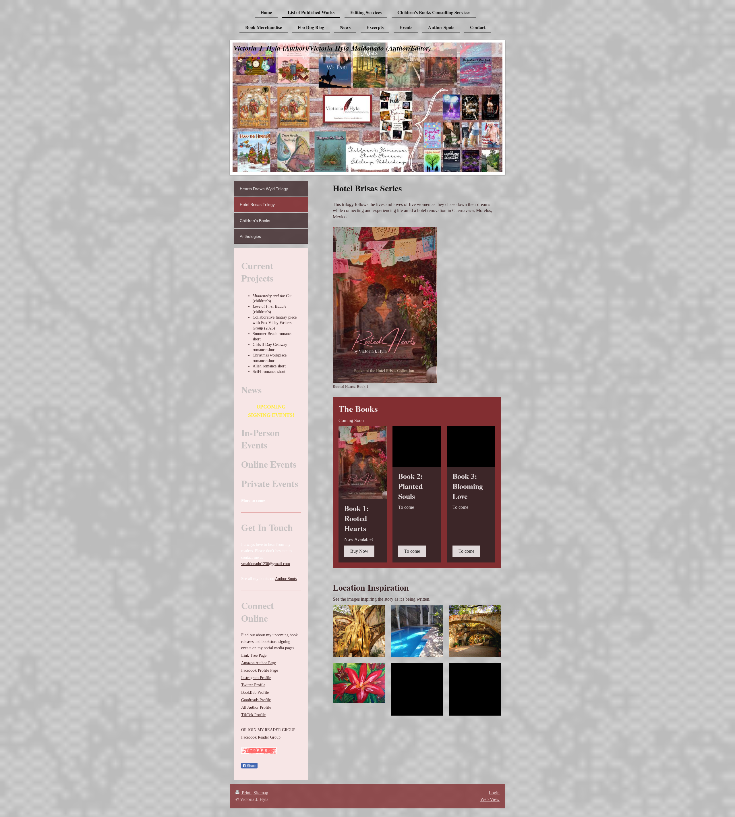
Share (251, 766)
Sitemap (261, 792)
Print (246, 792)
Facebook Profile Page (259, 670)
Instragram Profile (256, 678)
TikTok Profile (253, 715)
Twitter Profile (253, 685)
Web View (490, 799)
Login (494, 792)
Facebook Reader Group (261, 737)
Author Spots (286, 579)
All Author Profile (256, 707)
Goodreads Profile (256, 700)
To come (412, 551)
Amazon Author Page (258, 663)
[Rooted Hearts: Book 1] (385, 305)
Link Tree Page (253, 655)
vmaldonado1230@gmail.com (265, 564)
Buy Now (359, 551)
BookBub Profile (255, 692)
